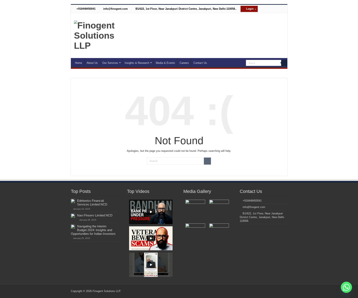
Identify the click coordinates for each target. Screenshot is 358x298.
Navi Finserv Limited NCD (94, 215)
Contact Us (200, 62)
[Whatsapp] (346, 287)
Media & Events (165, 62)
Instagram (259, 15)
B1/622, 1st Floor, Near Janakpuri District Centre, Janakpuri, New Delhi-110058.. (186, 8)
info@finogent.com (115, 8)
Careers (184, 62)
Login (249, 8)
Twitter (273, 15)
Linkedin (266, 15)
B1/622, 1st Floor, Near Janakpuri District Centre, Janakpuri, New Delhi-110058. (262, 217)
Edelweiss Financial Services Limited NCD (92, 202)
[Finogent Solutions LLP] (96, 35)
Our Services (110, 62)
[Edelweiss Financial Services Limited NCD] (73, 201)
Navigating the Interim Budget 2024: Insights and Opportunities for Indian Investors (93, 229)
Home (78, 62)
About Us (92, 62)
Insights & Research (137, 62)
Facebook (251, 15)
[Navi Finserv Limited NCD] (73, 216)
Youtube (281, 15)
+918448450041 (86, 8)
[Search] (284, 63)
